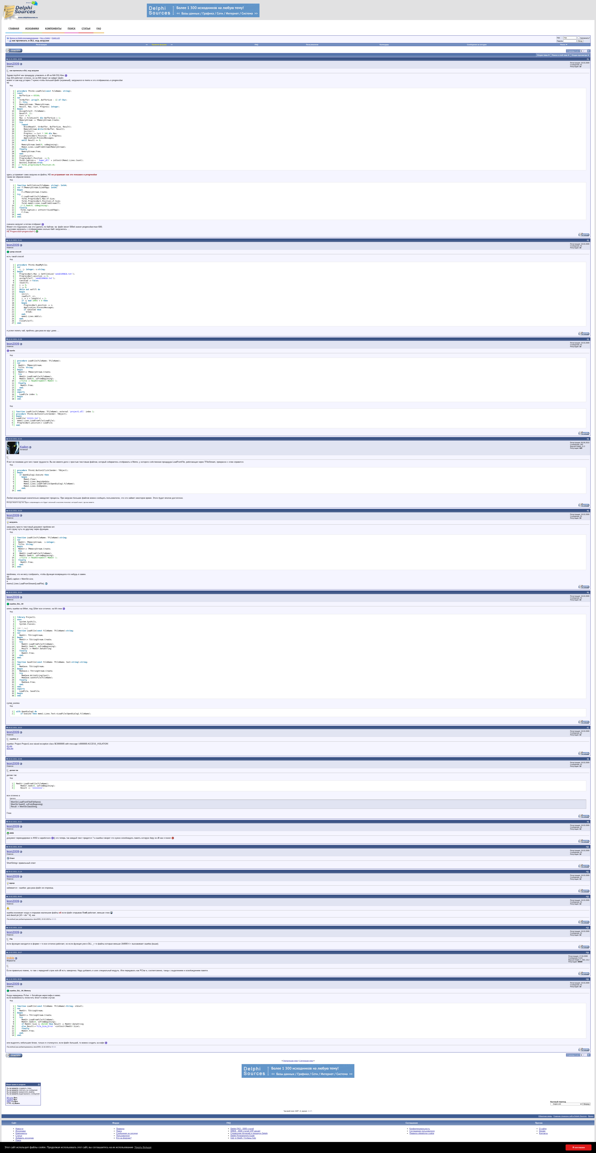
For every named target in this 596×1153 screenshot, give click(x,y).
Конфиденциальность (419, 1129)
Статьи (86, 28)
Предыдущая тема (290, 1061)
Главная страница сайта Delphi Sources (570, 1116)
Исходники (32, 28)
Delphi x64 (56, 38)
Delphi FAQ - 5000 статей (242, 1129)
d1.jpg (9, 746)
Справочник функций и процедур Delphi (249, 1133)
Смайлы (10, 1099)
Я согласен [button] (579, 1147)
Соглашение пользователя (422, 1131)
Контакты (543, 1133)
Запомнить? (585, 38)
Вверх (591, 1116)
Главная (14, 28)
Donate (542, 1131)
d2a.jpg (10, 748)
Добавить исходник (25, 1138)
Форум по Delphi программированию (24, 38)
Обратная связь (545, 1116)
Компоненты (53, 28)
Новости (19, 1129)
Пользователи (312, 45)
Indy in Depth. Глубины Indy (243, 1138)
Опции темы (542, 55)
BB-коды (10, 1098)
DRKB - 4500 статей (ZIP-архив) (245, 1131)
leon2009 (13, 63)
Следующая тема (306, 1061)
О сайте (542, 1129)
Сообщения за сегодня (476, 45)
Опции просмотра (579, 55)
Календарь (384, 45)
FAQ (99, 28)
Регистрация (41, 45)
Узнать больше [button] (142, 1147)
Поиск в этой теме (559, 55)
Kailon (24, 446)
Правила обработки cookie (421, 1133)
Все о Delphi (45, 38)
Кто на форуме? (123, 1138)
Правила (120, 1129)
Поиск (71, 28)
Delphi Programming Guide (242, 1136)
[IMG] (9, 1101)
